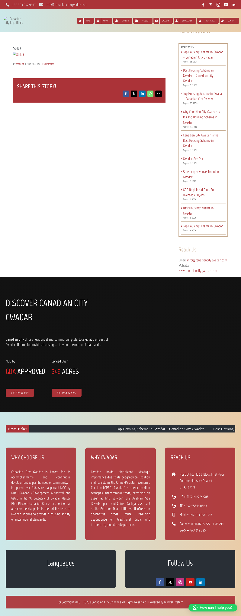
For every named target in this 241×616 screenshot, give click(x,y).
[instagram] (218, 5)
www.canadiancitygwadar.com (197, 270)
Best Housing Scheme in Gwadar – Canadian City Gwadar (198, 75)
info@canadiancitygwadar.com (207, 260)
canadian (20, 63)
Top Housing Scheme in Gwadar (203, 226)
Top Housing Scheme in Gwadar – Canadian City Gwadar (141, 429)
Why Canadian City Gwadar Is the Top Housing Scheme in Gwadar (201, 117)
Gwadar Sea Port (193, 158)
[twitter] (211, 5)
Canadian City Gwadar (105, 602)
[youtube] (226, 5)
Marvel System (173, 602)
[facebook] (203, 5)
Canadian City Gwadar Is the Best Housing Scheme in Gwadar (200, 140)
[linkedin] (233, 5)
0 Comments (48, 63)
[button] (212, 607)
